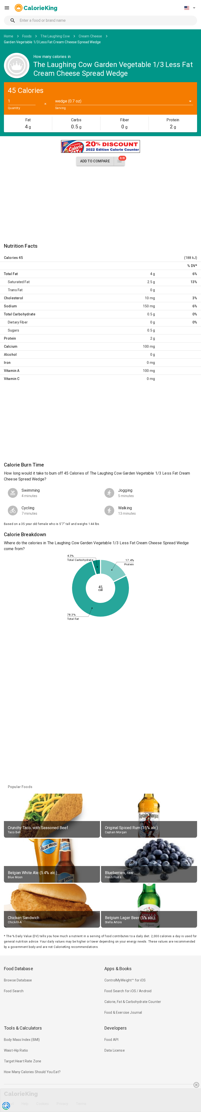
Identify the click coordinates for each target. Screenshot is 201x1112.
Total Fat (11, 274)
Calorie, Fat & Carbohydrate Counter (132, 1002)
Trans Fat (15, 290)
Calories (11, 258)
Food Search (14, 991)
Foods (27, 36)
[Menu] (7, 8)
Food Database (18, 968)
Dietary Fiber (18, 322)
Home (8, 36)
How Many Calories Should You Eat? (32, 1072)
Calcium (10, 346)
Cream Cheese (90, 36)
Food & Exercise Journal (123, 1012)
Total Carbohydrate (19, 314)
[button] (189, 8)
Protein (10, 338)
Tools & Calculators (23, 1028)
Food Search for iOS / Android (127, 991)
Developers (115, 1028)
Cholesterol (13, 298)
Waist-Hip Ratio (16, 1050)
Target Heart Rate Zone (22, 1061)
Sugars (13, 330)
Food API (111, 1040)
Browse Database (18, 980)
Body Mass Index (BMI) (22, 1040)
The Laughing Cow (55, 36)
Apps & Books (118, 968)
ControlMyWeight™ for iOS (125, 980)
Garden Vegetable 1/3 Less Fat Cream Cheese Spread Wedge (52, 42)
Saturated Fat (19, 282)
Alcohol (10, 354)
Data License (114, 1050)
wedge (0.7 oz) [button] (68, 101)
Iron (7, 363)
